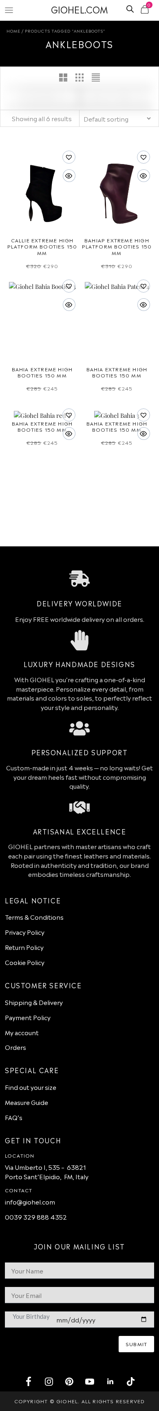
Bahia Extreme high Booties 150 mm (42, 372)
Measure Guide (26, 1102)
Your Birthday (31, 1316)
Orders (15, 1047)
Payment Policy (28, 1017)
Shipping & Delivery (34, 1002)
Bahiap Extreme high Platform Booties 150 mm (117, 246)
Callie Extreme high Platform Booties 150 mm (42, 246)
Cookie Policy (24, 962)
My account (22, 1032)
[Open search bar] (130, 8)
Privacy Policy (24, 931)
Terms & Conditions (34, 916)
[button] (12, 195)
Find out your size (30, 1087)
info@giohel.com (30, 1201)
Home (13, 30)
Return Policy (24, 947)
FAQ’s (13, 1117)
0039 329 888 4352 (36, 1216)
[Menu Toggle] (9, 10)
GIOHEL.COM (79, 9)
